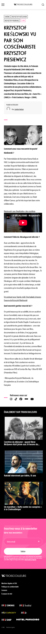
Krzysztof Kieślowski (19, 16)
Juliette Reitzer (19, 109)
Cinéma (7, 16)
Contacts (4, 590)
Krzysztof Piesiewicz (12, 20)
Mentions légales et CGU (9, 583)
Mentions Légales (10, 627)
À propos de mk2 (6, 594)
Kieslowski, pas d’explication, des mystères (19, 211)
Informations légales (30, 560)
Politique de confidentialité (10, 587)
